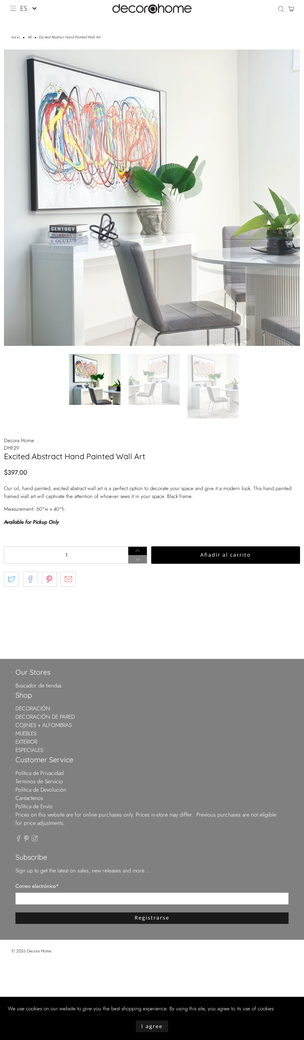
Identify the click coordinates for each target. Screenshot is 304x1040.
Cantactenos (29, 798)
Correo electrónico (37, 886)
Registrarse (152, 917)
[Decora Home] (152, 9)
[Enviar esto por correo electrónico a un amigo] (68, 579)
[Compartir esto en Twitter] (11, 579)
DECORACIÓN (32, 708)
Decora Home (19, 440)
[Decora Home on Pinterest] (26, 839)
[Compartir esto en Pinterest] (49, 579)
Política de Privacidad (39, 773)
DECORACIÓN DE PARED (45, 717)
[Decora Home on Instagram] (35, 839)
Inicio (15, 38)
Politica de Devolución (40, 790)
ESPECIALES (29, 750)
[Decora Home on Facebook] (18, 839)
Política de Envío (34, 806)
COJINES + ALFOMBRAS (43, 725)
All (30, 38)
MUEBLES (25, 733)
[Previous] (16, 197)
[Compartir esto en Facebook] (30, 579)
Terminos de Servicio (39, 781)
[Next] (287, 197)
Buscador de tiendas (38, 685)
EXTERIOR (26, 742)
